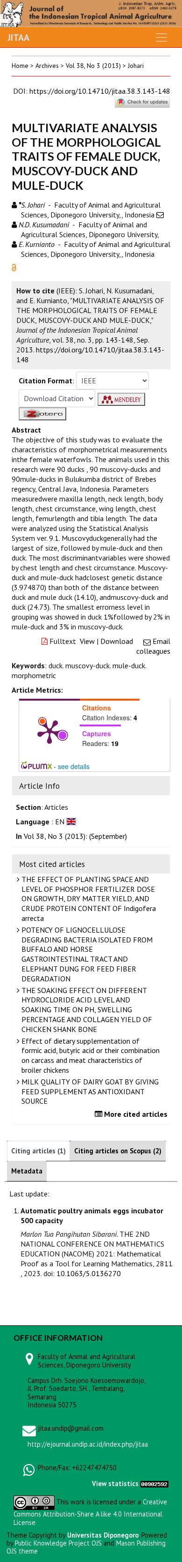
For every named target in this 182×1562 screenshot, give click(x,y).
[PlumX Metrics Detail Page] (49, 731)
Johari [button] (136, 65)
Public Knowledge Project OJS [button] (58, 1543)
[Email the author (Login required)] (160, 214)
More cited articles (135, 1114)
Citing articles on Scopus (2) (117, 1150)
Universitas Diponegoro (103, 1535)
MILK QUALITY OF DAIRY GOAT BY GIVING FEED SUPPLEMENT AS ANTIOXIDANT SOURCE (89, 1091)
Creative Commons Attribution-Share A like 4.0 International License (90, 1511)
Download (116, 641)
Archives (47, 65)
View (87, 641)
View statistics (115, 1483)
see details (74, 766)
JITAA (18, 37)
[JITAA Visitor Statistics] (154, 1483)
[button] (14, 266)
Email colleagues (153, 646)
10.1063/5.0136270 (88, 1273)
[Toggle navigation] (161, 37)
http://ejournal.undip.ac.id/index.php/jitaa (88, 1444)
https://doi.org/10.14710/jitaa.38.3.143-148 (99, 91)
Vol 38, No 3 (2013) (93, 65)
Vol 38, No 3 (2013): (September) (75, 836)
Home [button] (20, 65)
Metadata (26, 1170)
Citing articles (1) (38, 1150)
